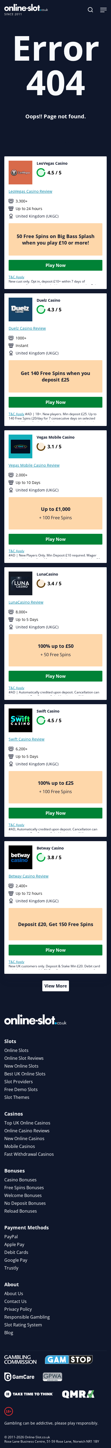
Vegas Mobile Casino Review (34, 465)
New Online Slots (21, 1066)
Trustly (11, 1268)
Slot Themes (16, 1097)
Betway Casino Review (28, 876)
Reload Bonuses (20, 1211)
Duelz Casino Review (27, 328)
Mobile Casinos (19, 1146)
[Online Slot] (26, 9)
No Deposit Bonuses (25, 1203)
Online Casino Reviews (27, 1131)
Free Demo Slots (21, 1089)
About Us (13, 1293)
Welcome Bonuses (23, 1195)
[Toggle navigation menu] (103, 9)
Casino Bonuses (20, 1180)
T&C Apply (16, 277)
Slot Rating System (23, 1325)
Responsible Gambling (27, 1317)
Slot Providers (18, 1082)
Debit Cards (16, 1252)
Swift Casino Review (26, 739)
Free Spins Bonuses (24, 1188)
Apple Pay (14, 1244)
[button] (90, 9)
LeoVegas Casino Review (30, 191)
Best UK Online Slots (25, 1074)
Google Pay (15, 1260)
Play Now (56, 265)
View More (55, 986)
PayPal (11, 1237)
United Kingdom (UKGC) (37, 216)
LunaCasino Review (26, 602)
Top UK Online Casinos (27, 1123)
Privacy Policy (18, 1309)
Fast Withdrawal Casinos (29, 1154)
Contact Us (15, 1301)
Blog (8, 1333)
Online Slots (16, 1050)
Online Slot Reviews (24, 1058)
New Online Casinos (24, 1138)
